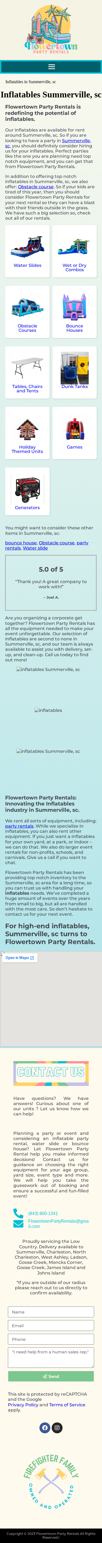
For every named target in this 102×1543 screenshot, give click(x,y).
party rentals (19, 826)
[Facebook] (44, 1427)
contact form (41, 1196)
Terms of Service (67, 1404)
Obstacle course (36, 186)
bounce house (21, 542)
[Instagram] (57, 1427)
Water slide (35, 548)
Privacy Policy (23, 1404)
